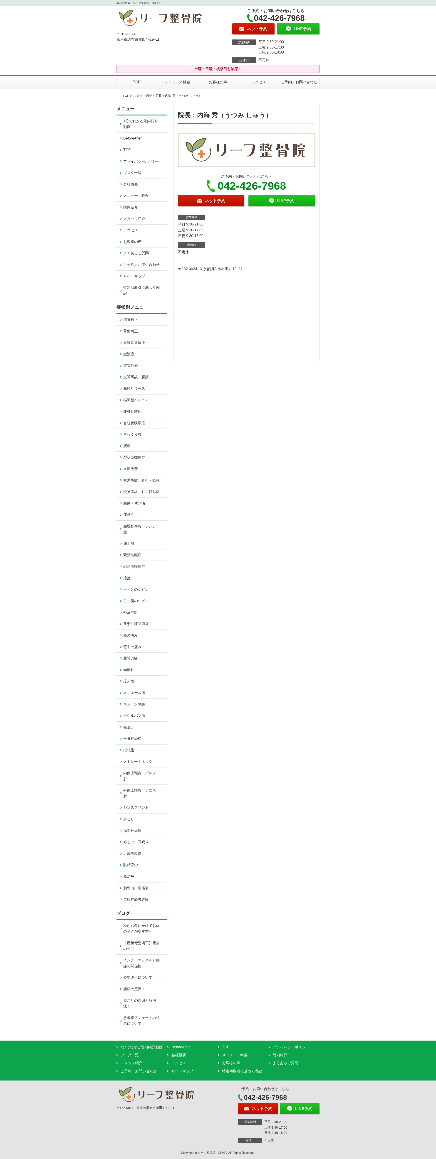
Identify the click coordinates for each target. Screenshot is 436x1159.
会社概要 (130, 184)
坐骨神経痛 (132, 738)
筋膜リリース (134, 388)
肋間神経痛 (132, 831)
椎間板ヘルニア (136, 400)
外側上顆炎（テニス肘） (139, 793)
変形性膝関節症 (136, 624)
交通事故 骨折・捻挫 (141, 480)
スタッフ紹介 (142, 96)
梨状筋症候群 (134, 457)
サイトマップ (134, 276)
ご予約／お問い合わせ (299, 82)
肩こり (128, 819)
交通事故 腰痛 (136, 377)
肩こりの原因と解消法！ (139, 1003)
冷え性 (128, 681)
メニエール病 (134, 693)
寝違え (128, 727)
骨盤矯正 (130, 331)
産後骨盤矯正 (134, 343)
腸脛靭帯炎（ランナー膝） (141, 529)
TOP (137, 82)
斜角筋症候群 (134, 566)
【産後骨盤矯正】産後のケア (141, 946)
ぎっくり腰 (132, 434)
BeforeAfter (132, 138)
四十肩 (128, 543)
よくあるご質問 (136, 253)
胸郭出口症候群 (136, 888)
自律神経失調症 (136, 899)
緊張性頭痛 (132, 555)
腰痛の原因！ (134, 989)
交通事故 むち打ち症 (141, 492)
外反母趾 (130, 612)
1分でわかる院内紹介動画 (140, 124)
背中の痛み (132, 647)
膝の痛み (130, 635)
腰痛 (127, 446)
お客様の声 (218, 82)
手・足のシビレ (136, 589)
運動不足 (130, 515)
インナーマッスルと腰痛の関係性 (141, 963)
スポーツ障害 (134, 704)
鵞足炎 (128, 876)
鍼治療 (128, 354)
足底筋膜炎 (132, 853)
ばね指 (128, 750)
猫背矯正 (130, 319)
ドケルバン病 (134, 716)
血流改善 (130, 469)
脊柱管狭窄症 (134, 423)
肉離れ (128, 670)
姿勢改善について (137, 977)
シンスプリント (136, 807)
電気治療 (130, 366)
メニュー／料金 (177, 82)
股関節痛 (130, 658)
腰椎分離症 (132, 411)
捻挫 (127, 578)
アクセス (258, 82)
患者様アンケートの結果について (141, 1021)
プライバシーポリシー (141, 161)
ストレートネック (137, 762)
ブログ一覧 (132, 173)
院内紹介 (130, 207)
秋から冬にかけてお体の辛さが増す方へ (141, 929)
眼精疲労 (130, 865)
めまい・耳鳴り (136, 842)
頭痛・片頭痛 (134, 503)
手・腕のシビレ (136, 601)
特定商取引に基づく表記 (141, 290)
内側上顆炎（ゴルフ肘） (139, 776)
